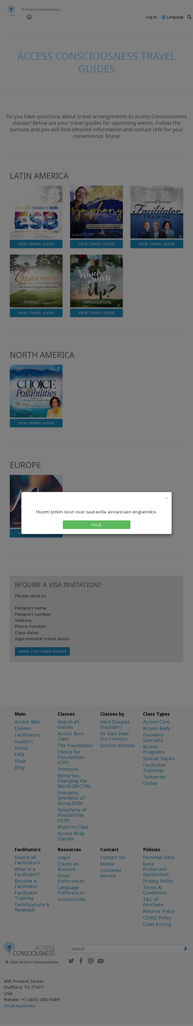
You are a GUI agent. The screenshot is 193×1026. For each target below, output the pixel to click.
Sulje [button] (96, 524)
